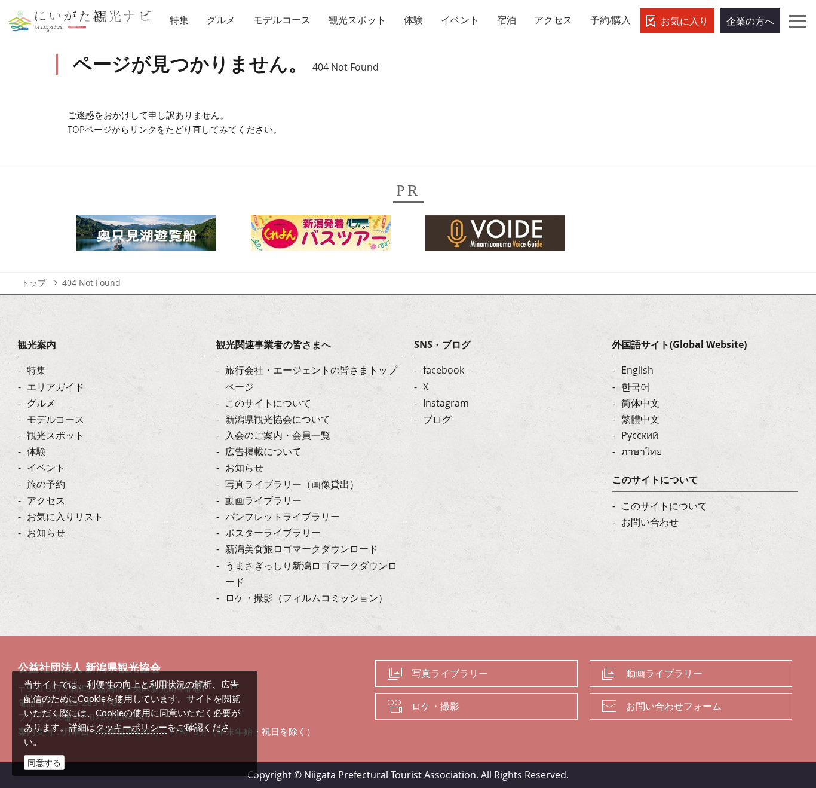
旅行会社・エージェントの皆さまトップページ (311, 378)
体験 (36, 451)
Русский (639, 435)
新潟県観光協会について (277, 419)
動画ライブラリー (263, 500)
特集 (36, 370)
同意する (44, 762)
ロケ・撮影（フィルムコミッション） (306, 597)
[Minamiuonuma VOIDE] (495, 236)
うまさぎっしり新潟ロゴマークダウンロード (311, 573)
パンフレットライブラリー (282, 516)
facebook (443, 370)
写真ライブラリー (450, 673)
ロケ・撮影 (435, 706)
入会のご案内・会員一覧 (277, 435)
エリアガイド (55, 386)
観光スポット (55, 435)
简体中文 (640, 403)
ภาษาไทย (641, 451)
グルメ (41, 403)
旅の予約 (46, 484)
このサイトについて (268, 403)
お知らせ (46, 532)
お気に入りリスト (65, 516)
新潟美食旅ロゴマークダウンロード (301, 548)
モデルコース (55, 419)
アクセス (46, 500)
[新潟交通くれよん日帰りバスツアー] (321, 236)
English (637, 370)
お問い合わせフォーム (674, 706)
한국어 (635, 386)
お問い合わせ (650, 522)
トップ (33, 282)
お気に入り (684, 21)
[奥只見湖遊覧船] (146, 236)
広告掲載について (263, 451)
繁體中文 (640, 419)
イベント (46, 467)
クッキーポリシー (131, 727)
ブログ (437, 419)
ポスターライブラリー (273, 532)
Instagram (446, 403)
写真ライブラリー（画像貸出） (292, 484)
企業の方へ (750, 21)
